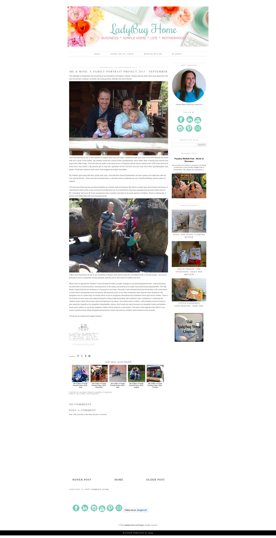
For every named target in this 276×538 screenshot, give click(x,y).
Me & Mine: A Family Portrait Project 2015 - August (136, 385)
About (97, 54)
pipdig (150, 533)
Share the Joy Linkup (122, 54)
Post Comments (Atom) (97, 489)
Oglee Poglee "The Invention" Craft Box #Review (189, 272)
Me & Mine (81, 394)
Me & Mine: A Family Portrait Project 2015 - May (117, 385)
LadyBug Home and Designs (134, 525)
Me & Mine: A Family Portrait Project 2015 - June (80, 385)
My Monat (177, 54)
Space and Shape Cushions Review (189, 236)
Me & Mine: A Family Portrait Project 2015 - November (99, 385)
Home (119, 479)
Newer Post (81, 479)
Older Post (155, 479)
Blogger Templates (133, 533)
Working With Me (153, 54)
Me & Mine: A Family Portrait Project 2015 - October (155, 385)
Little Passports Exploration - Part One (189, 304)
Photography (93, 394)
